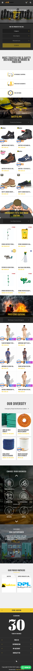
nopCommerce (20, 669)
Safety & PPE (16, 116)
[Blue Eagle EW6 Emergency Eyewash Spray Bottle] (24, 257)
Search (16, 45)
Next (16, 521)
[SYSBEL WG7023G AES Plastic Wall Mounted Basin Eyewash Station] (24, 280)
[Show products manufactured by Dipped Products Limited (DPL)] (9, 585)
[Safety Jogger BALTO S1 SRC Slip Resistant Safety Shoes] (24, 181)
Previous (16, 475)
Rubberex (24, 576)
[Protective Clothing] (16, 306)
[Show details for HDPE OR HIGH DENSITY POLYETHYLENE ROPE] (9, 420)
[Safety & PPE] (16, 108)
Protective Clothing (16, 314)
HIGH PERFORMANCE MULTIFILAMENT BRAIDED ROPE (23, 431)
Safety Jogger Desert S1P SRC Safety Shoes (13, 192)
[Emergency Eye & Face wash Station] (16, 207)
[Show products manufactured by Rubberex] (24, 585)
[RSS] (17, 661)
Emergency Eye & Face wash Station (16, 214)
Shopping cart (27, 1)
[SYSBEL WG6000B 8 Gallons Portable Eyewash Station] (24, 234)
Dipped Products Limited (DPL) (9, 576)
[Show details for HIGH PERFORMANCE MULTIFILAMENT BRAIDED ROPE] (24, 420)
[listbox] (16, 31)
